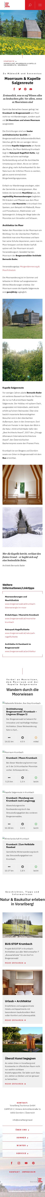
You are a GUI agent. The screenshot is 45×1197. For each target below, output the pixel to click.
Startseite (9, 61)
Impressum (29, 1172)
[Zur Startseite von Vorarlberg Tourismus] (7, 5)
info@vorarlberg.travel (22, 1120)
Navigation (40, 5)
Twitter (19, 89)
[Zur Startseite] (36, 1180)
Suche (30, 5)
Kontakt (14, 1172)
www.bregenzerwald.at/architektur (20, 651)
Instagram (18, 1163)
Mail (30, 89)
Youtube (26, 1163)
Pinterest (25, 89)
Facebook (14, 89)
